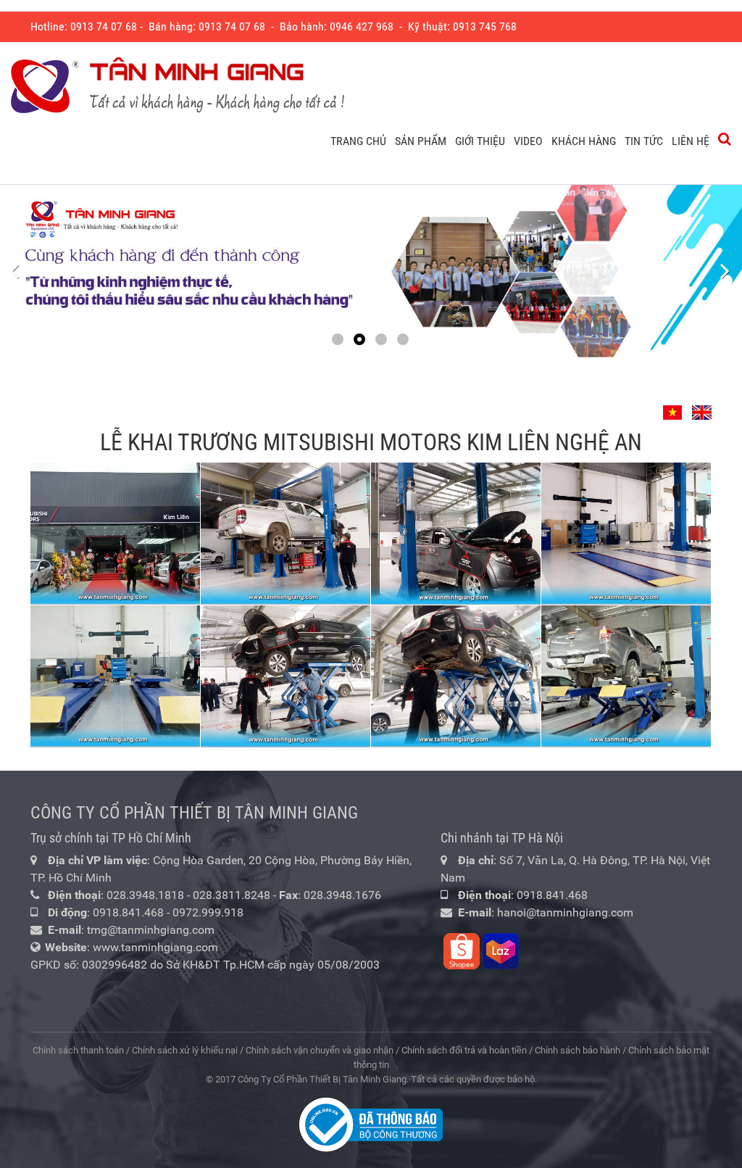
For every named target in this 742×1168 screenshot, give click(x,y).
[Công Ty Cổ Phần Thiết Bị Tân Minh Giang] (177, 86)
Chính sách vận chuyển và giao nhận (319, 1050)
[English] (700, 406)
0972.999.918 (207, 912)
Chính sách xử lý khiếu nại (185, 1050)
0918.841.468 (128, 912)
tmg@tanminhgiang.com (150, 930)
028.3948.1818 (145, 895)
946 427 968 (364, 26)
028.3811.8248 (231, 895)
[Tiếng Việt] (674, 406)
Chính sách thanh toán (78, 1050)
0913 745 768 (485, 26)
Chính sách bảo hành (577, 1050)
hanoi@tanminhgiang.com (565, 912)
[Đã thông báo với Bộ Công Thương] (371, 1124)
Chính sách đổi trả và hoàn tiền (464, 1050)
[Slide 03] (371, 271)
